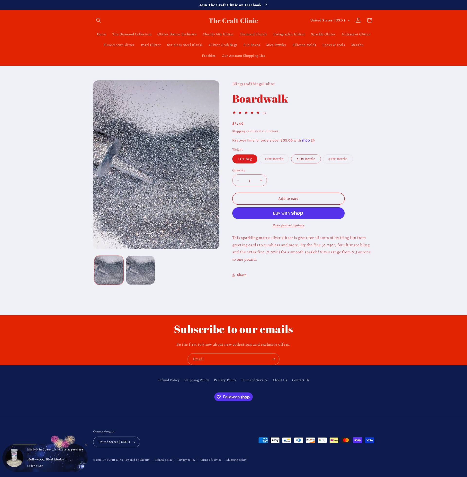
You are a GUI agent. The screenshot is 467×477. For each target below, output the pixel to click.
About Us (280, 380)
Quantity (238, 170)
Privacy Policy (225, 380)
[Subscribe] (273, 359)
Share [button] (242, 274)
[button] (98, 20)
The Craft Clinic (113, 460)
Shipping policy (236, 460)
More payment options (288, 225)
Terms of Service (254, 380)
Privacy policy (186, 460)
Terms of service (211, 460)
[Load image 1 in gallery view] (108, 270)
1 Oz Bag (245, 158)
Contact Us (301, 380)
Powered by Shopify (137, 460)
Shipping (239, 131)
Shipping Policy (196, 380)
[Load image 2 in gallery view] (140, 270)
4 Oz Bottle (340, 159)
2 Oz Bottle (306, 158)
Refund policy (164, 460)
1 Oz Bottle (277, 159)
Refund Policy (168, 380)
